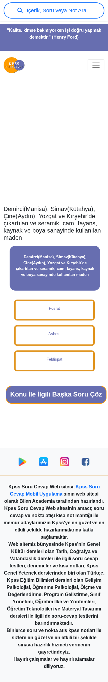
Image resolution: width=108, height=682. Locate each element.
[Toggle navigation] (96, 65)
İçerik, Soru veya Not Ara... (58, 10)
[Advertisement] (54, 145)
